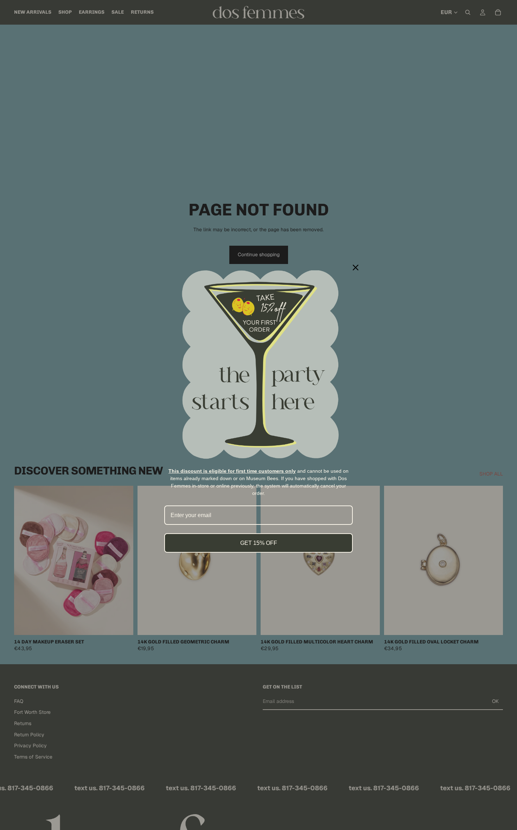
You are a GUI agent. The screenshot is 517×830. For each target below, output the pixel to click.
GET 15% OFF (258, 543)
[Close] (355, 267)
